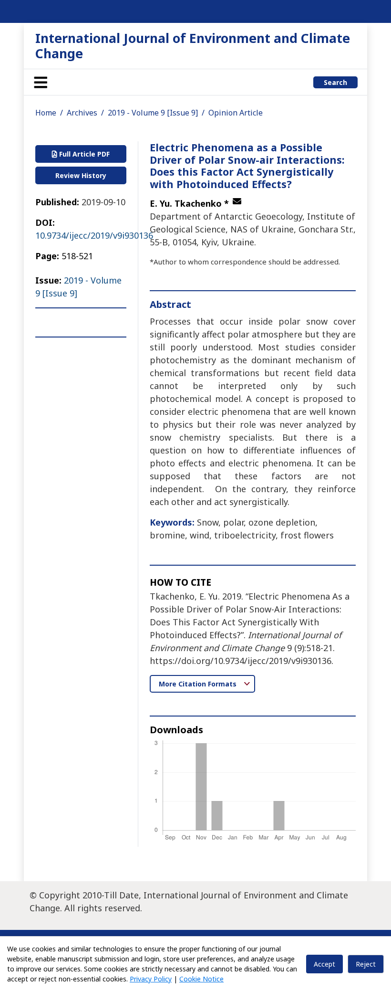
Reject (366, 964)
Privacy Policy (151, 978)
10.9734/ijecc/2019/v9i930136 (94, 235)
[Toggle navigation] (40, 82)
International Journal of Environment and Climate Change (192, 45)
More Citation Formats (198, 683)
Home (45, 112)
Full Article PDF (83, 153)
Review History (80, 175)
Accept (324, 964)
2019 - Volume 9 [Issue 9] (153, 112)
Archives (82, 112)
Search (335, 82)
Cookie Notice (201, 978)
